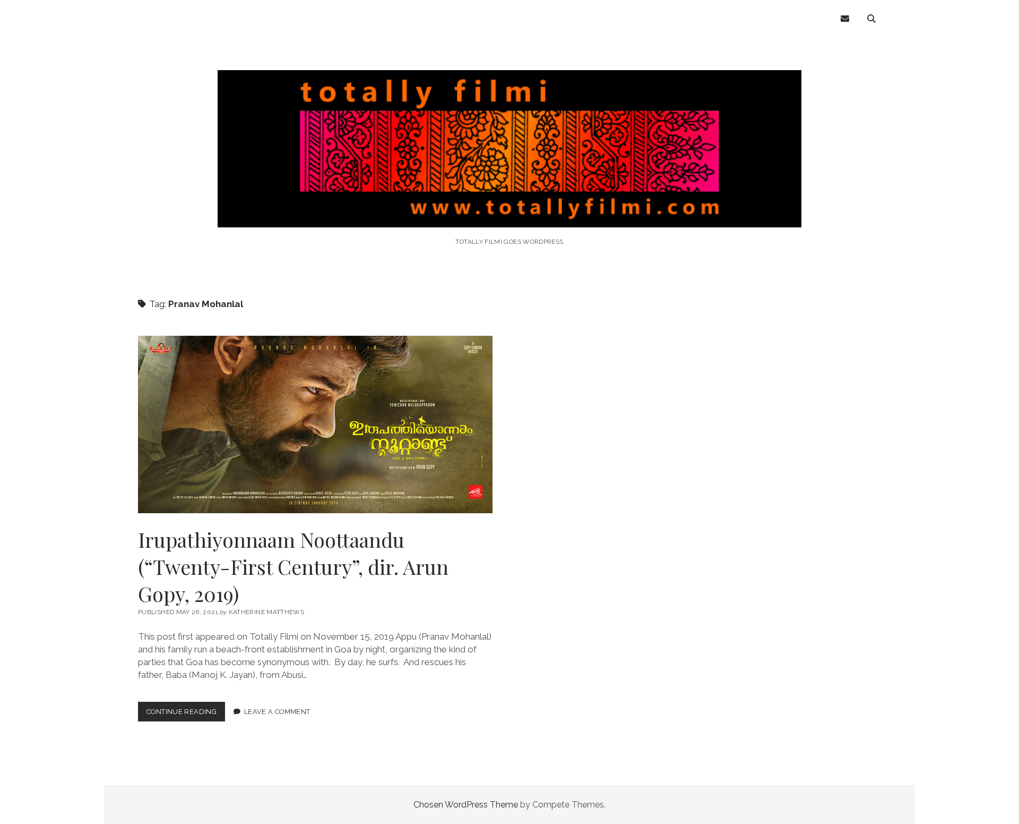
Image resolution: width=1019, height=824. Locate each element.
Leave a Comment (277, 712)
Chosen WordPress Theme (465, 805)
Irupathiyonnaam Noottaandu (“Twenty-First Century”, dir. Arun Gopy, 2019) (315, 424)
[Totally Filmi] (509, 212)
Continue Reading (185, 714)
